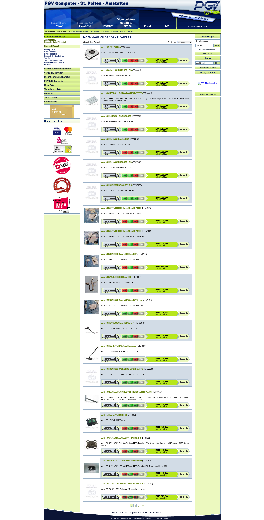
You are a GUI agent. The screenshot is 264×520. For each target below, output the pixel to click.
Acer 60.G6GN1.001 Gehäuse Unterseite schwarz (122, 484)
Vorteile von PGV (52, 89)
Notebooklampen (50, 52)
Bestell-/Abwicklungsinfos (57, 68)
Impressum (135, 512)
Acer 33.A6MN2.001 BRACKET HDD (116, 70)
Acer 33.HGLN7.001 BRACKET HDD (116, 185)
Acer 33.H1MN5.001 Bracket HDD (115, 139)
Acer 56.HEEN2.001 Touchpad (114, 415)
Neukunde (207, 53)
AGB (167, 26)
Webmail (48, 93)
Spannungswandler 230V (53, 60)
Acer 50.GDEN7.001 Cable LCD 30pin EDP (119, 254)
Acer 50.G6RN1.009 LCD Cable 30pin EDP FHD (121, 208)
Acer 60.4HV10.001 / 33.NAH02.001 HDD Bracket (121, 461)
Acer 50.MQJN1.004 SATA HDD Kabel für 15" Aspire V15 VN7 (127, 392)
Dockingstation (49, 49)
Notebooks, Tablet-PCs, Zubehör (96, 31)
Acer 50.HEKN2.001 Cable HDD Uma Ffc (118, 323)
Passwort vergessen (207, 49)
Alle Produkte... (50, 40)
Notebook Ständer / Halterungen (55, 56)
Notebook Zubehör (118, 31)
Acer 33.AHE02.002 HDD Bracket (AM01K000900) (122, 93)
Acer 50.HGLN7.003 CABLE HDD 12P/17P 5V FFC (122, 369)
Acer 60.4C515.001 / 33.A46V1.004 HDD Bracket (121, 438)
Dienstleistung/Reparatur (57, 77)
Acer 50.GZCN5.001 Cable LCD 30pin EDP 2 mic (121, 300)
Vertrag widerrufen (53, 73)
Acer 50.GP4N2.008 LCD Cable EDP (116, 277)
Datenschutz (156, 512)
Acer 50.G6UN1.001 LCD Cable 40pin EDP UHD (121, 231)
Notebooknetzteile (50, 54)
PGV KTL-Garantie (53, 81)
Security (47, 58)
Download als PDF (207, 94)
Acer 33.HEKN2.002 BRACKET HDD (116, 162)
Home (114, 512)
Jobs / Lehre (50, 97)
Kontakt (148, 26)
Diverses (130, 31)
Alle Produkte (78, 31)
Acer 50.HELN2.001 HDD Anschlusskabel (118, 346)
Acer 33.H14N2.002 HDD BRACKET (116, 116)
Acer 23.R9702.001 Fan (111, 47)
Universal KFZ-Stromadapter (54, 62)
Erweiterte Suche (208, 68)
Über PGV (49, 85)
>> (143, 506)
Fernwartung (50, 102)
